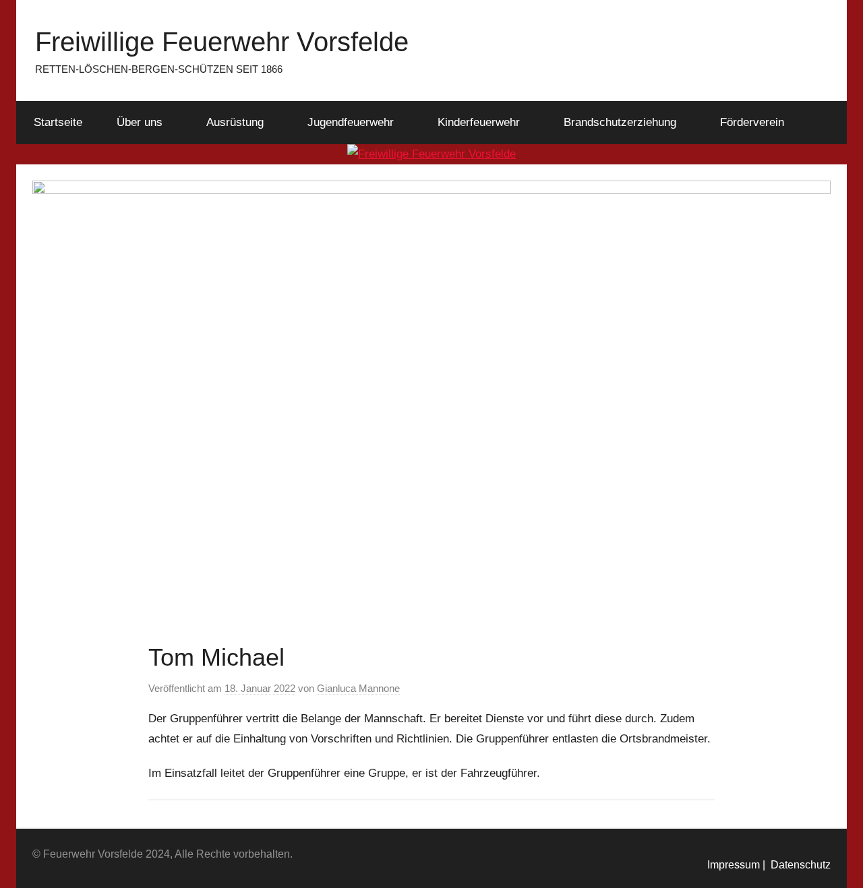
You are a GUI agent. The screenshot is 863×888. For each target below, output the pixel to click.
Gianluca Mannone (358, 688)
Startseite (58, 122)
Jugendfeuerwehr (350, 122)
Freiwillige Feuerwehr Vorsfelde (222, 42)
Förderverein (752, 122)
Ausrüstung (235, 122)
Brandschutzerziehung (620, 122)
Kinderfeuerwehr (479, 122)
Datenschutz (798, 864)
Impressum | (736, 864)
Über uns (139, 122)
